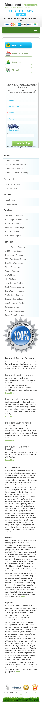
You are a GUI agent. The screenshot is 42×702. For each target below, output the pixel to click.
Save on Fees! (17, 45)
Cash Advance (17, 62)
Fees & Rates (10, 200)
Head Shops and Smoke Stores (16, 219)
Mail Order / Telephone (13, 235)
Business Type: (13, 106)
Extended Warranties (12, 271)
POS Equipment (11, 188)
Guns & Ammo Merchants (14, 315)
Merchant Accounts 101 (14, 204)
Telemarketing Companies (14, 255)
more (16, 532)
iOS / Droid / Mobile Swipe (14, 227)
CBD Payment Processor (14, 215)
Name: (10, 100)
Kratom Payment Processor (15, 247)
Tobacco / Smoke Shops (14, 299)
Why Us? (15, 70)
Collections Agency (12, 307)
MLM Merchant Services (14, 251)
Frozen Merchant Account (14, 311)
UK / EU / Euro (10, 279)
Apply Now (21, 15)
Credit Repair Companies (14, 287)
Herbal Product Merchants (14, 283)
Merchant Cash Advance (14, 169)
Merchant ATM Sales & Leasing (16, 173)
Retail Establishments (13, 231)
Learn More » (10, 393)
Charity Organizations (13, 267)
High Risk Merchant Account (15, 165)
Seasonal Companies (13, 223)
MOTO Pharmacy (11, 275)
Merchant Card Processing (19, 375)
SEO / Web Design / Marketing (16, 259)
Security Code (13, 130)
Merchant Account (21, 8)
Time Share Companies (14, 263)
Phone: (10, 119)
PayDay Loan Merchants (14, 295)
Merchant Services (12, 161)
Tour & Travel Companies (14, 291)
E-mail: (10, 112)
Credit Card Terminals (13, 184)
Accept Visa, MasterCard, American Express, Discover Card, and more (21, 25)
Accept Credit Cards (20, 53)
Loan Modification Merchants (15, 303)
